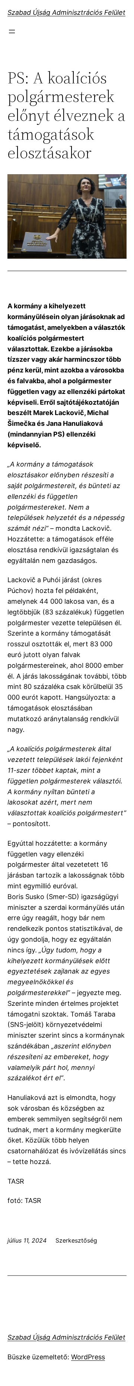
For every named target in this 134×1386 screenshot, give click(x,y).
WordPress (88, 1357)
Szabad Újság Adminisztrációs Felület (66, 12)
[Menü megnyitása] (11, 31)
